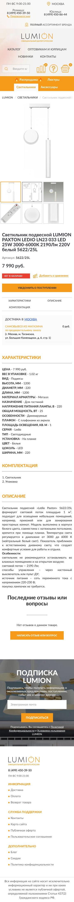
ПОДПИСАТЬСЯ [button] (37, 717)
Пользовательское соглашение (31, 836)
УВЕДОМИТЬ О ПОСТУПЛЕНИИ (37, 288)
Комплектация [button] (19, 307)
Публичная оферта (23, 830)
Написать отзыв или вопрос (37, 635)
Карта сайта (19, 824)
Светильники (26, 87)
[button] (18, 16)
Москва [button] (30, 319)
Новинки (25, 56)
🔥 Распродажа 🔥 (29, 79)
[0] (65, 68)
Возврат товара (21, 802)
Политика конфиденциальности (32, 864)
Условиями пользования (51, 730)
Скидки (16, 858)
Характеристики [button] (19, 300)
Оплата (16, 796)
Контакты (48, 56)
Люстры (53, 79)
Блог (14, 852)
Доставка (17, 790)
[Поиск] (6, 69)
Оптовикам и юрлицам (47, 49)
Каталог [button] (14, 49)
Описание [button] (54, 300)
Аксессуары (49, 87)
